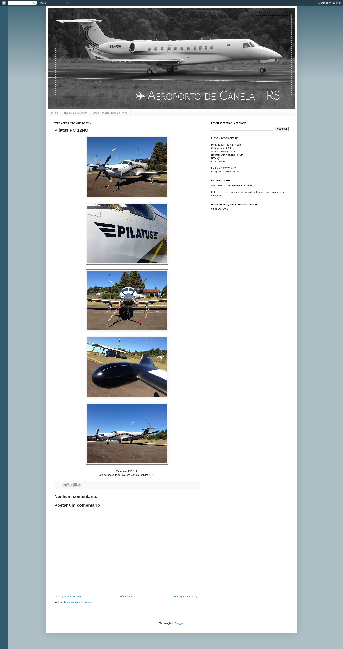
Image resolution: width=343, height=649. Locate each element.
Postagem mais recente (68, 596)
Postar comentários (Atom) (78, 602)
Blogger (179, 623)
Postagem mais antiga (186, 596)
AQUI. (152, 474)
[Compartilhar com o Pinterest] (79, 485)
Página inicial (127, 596)
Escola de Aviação (75, 112)
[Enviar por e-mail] (64, 485)
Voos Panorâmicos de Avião (110, 112)
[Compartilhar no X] (72, 485)
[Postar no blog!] (68, 485)
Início (54, 112)
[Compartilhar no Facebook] (75, 485)
